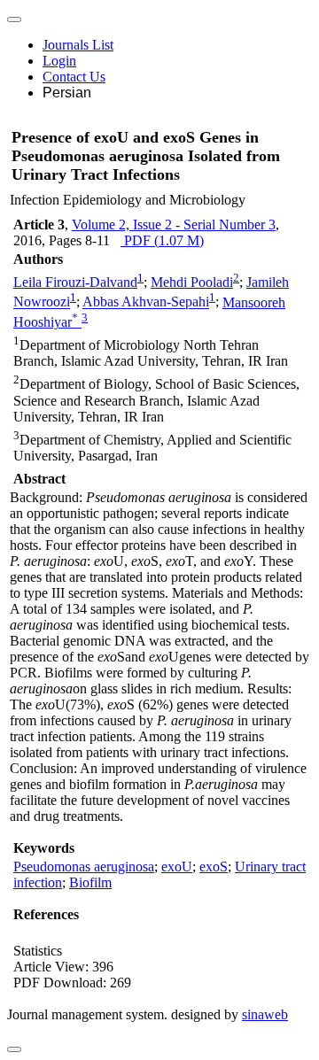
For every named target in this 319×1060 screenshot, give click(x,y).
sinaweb (265, 1014)
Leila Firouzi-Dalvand (75, 282)
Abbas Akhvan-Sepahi (145, 302)
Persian (67, 92)
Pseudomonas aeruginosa (83, 866)
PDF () (162, 240)
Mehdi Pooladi (192, 282)
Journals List (78, 44)
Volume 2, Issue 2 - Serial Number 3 (174, 224)
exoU (176, 866)
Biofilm (90, 882)
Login (59, 60)
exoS (213, 866)
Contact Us (74, 76)
